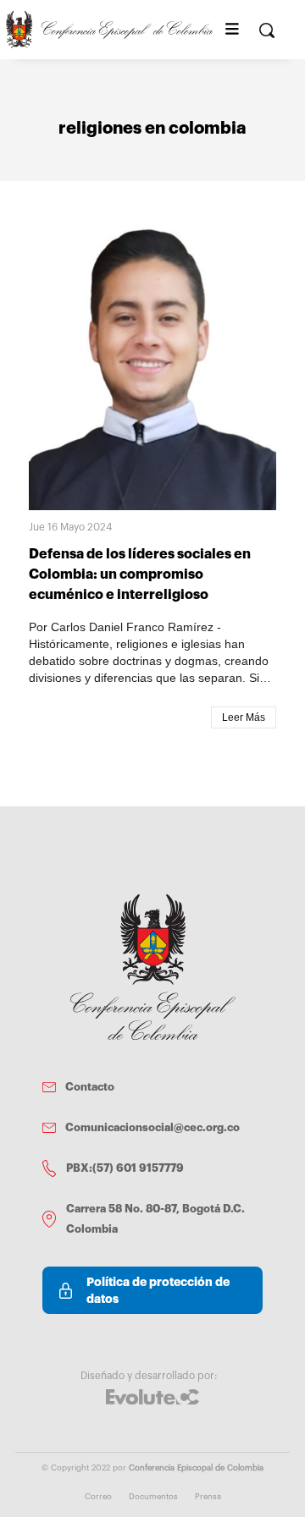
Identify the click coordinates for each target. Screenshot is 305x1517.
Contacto (89, 1086)
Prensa (208, 1496)
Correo (98, 1496)
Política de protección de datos (158, 1290)
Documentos (153, 1496)
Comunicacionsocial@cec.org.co (152, 1127)
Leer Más (243, 717)
